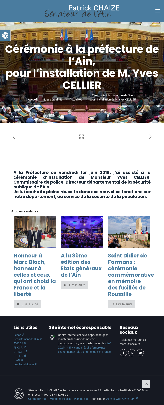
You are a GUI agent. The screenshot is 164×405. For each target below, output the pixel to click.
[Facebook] (123, 352)
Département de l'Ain (26, 339)
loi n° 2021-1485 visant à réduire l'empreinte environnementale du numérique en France (84, 347)
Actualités (76, 99)
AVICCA (19, 343)
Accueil (32, 99)
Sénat (17, 335)
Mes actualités (53, 99)
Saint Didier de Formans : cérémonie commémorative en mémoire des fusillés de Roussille (131, 275)
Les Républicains (24, 364)
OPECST (19, 351)
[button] (5, 35)
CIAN (17, 360)
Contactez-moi (37, 398)
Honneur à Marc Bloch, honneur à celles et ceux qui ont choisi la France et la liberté (35, 275)
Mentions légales (60, 398)
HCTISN (19, 356)
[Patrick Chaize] (82, 11)
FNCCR (18, 347)
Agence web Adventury (120, 398)
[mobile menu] (157, 11)
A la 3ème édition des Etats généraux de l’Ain (81, 265)
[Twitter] (131, 352)
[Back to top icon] (146, 384)
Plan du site (81, 398)
